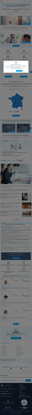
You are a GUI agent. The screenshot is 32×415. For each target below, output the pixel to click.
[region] (16, 67)
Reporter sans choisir (6, 61)
